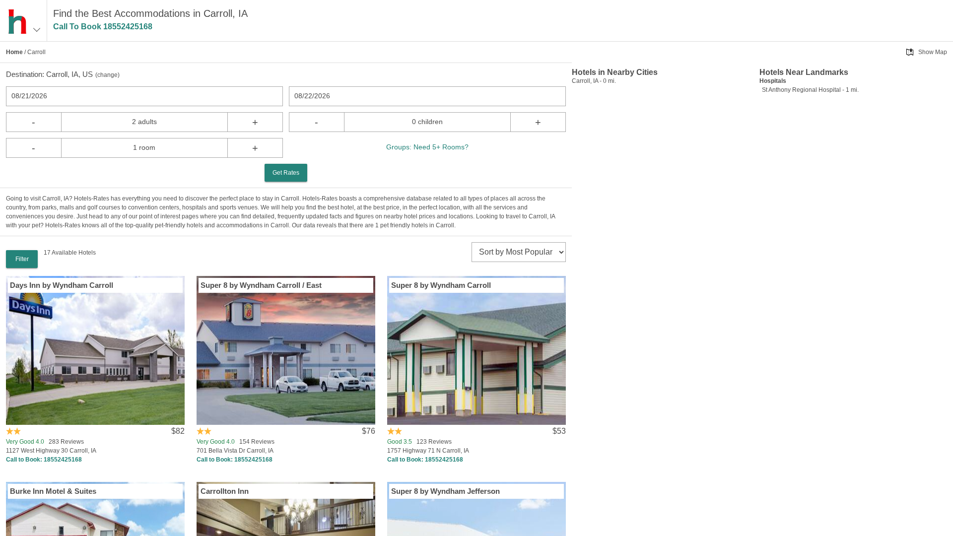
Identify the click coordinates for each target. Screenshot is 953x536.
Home (14, 52)
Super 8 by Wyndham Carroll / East (261, 285)
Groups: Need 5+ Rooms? (427, 147)
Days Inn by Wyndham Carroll (61, 285)
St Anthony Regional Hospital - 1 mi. (810, 89)
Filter (22, 259)
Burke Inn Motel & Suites (53, 491)
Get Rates (285, 172)
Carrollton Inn (225, 491)
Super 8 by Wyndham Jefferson (445, 491)
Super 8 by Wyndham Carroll (441, 285)
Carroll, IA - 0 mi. (594, 80)
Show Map (932, 52)
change (107, 74)
